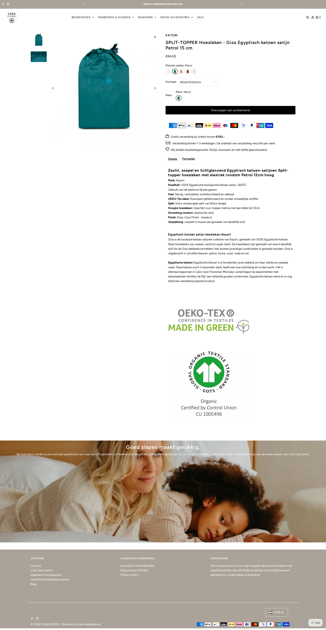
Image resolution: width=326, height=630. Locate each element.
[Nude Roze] (194, 71)
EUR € (279, 612)
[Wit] (168, 71)
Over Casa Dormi (41, 570)
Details (172, 159)
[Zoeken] (307, 17)
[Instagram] (7, 4)
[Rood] (188, 71)
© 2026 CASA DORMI (45, 624)
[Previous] (84, 4)
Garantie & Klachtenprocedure (50, 579)
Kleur (169, 95)
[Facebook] (3, 4)
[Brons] (181, 71)
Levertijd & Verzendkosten (137, 565)
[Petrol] (175, 71)
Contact (36, 565)
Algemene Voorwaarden (46, 575)
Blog (33, 584)
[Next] (241, 4)
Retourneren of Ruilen (134, 570)
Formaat (171, 82)
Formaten (188, 158)
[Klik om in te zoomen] (155, 37)
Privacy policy (130, 575)
